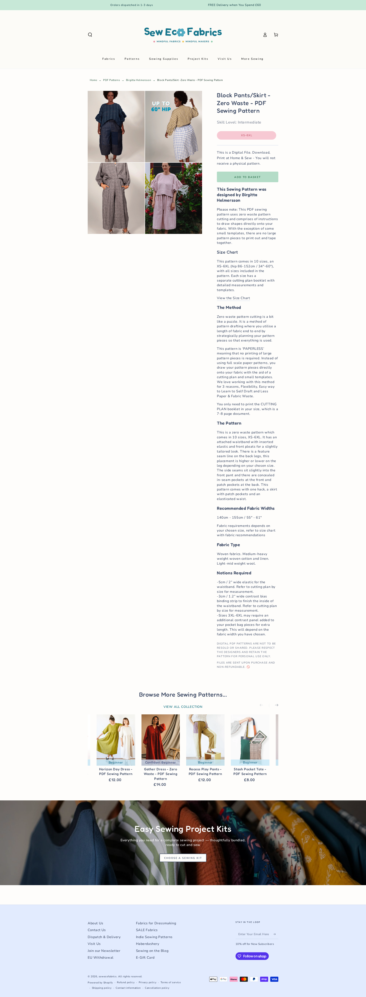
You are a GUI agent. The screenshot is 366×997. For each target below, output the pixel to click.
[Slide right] (273, 705)
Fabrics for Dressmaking (156, 923)
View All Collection (183, 707)
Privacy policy (147, 982)
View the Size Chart (233, 298)
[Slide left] (264, 705)
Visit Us (94, 943)
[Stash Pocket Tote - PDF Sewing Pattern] (250, 740)
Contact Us (97, 930)
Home (93, 80)
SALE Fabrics (147, 930)
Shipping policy (102, 988)
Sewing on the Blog (152, 950)
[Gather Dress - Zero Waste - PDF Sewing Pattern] (160, 740)
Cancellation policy (157, 988)
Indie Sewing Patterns (154, 937)
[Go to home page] (183, 35)
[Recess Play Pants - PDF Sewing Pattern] (205, 740)
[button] (90, 34)
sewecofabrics (108, 976)
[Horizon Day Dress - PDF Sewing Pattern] (116, 740)
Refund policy (125, 982)
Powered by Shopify (100, 982)
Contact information (128, 988)
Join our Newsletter (104, 950)
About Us (95, 923)
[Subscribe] (275, 934)
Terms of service (171, 982)
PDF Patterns (111, 80)
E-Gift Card (145, 957)
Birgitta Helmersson (138, 80)
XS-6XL (252, 136)
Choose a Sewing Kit (183, 858)
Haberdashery (147, 943)
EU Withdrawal (101, 957)
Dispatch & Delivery (104, 937)
